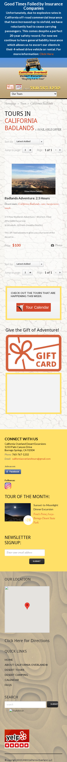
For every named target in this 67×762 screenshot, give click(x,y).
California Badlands (29, 204)
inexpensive (53, 204)
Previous (56, 150)
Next (60, 150)
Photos (58, 245)
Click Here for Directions (27, 640)
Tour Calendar (37, 307)
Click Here (46, 54)
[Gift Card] (10, 88)
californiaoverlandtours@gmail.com (31, 458)
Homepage (10, 104)
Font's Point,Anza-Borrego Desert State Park (44, 518)
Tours (23, 104)
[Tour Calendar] (19, 88)
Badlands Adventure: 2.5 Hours (27, 198)
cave (43, 204)
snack (7, 208)
